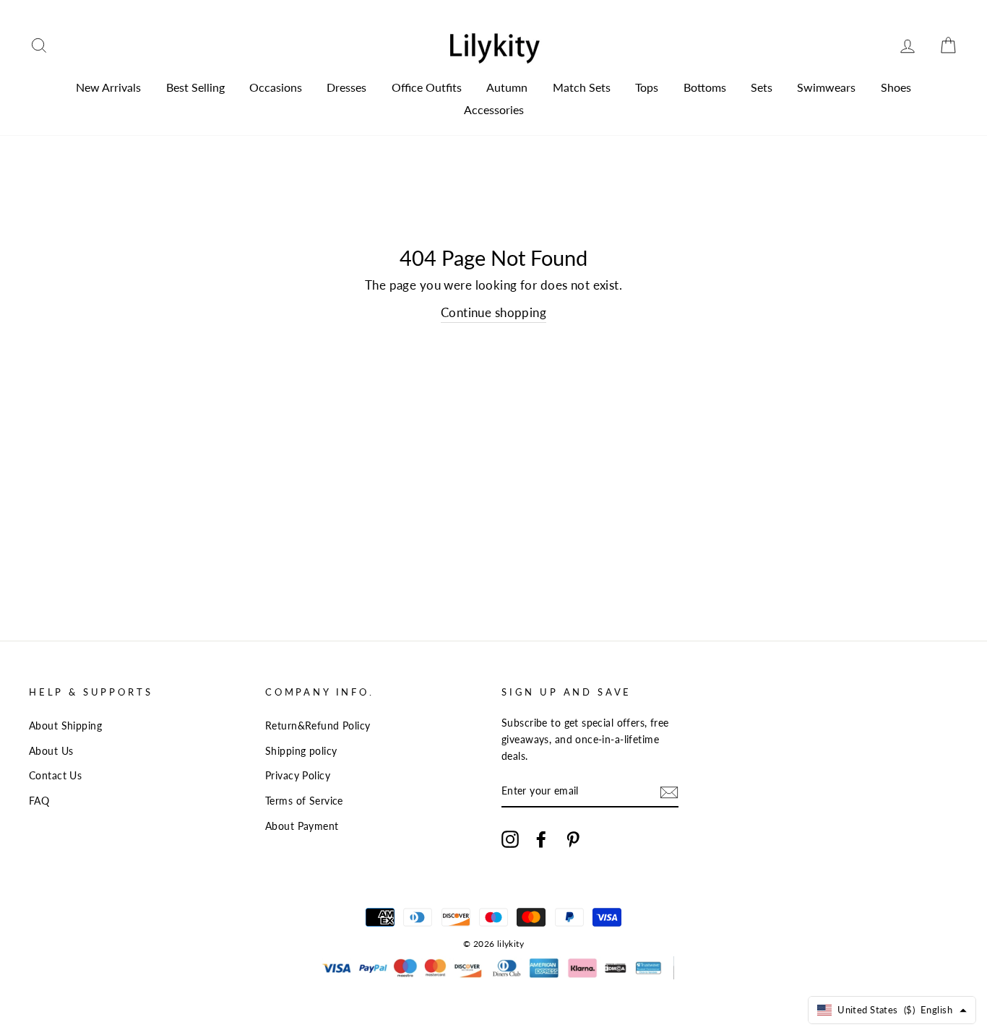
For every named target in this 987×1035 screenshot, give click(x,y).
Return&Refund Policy (318, 725)
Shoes (896, 87)
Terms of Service (304, 800)
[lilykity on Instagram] (510, 838)
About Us (51, 751)
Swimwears (826, 87)
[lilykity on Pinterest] (573, 838)
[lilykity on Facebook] (541, 838)
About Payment (302, 826)
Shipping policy (301, 751)
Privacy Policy (297, 775)
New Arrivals (108, 87)
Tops (646, 87)
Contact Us (55, 775)
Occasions (275, 87)
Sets (761, 87)
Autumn (506, 87)
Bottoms (705, 87)
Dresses (346, 87)
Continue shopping (493, 312)
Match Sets (582, 87)
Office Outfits (427, 87)
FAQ (39, 800)
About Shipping (65, 725)
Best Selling (195, 87)
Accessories (494, 109)
